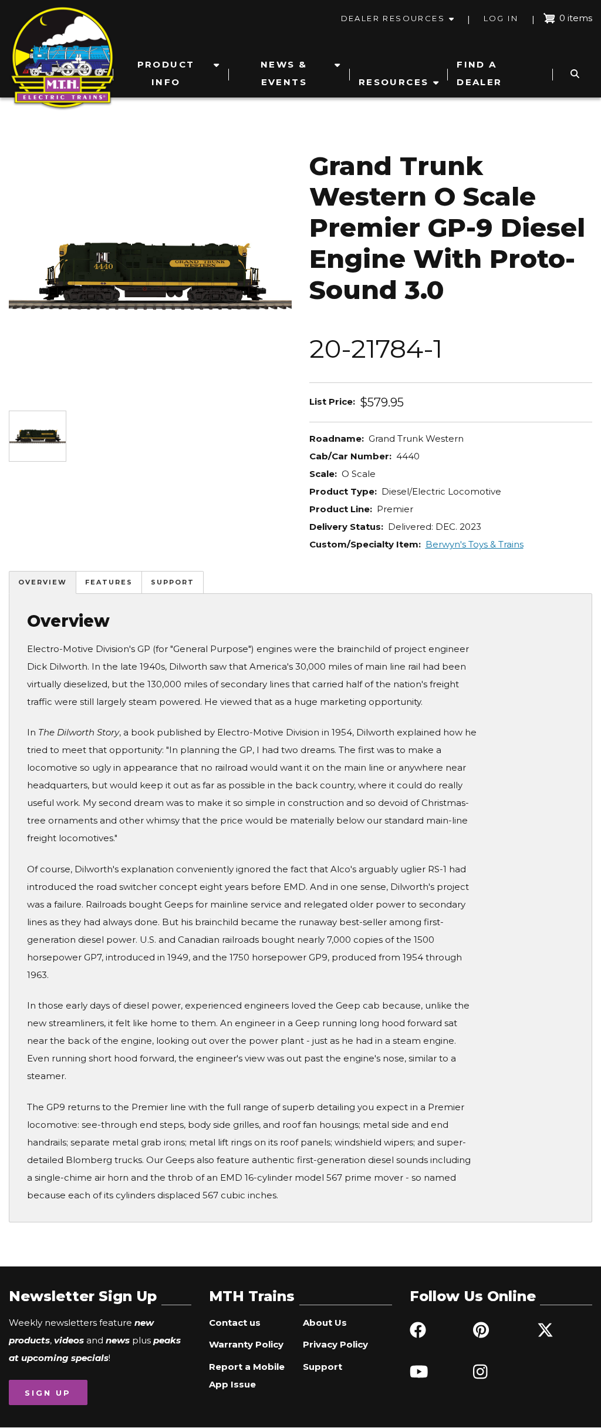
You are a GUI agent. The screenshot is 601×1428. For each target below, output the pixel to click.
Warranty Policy (246, 1344)
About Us (325, 1322)
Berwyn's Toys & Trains (475, 544)
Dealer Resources (393, 18)
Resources (394, 82)
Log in (501, 18)
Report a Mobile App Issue (247, 1375)
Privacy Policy (335, 1344)
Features (109, 582)
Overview (42, 582)
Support (172, 582)
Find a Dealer (479, 73)
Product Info (166, 73)
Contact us (235, 1322)
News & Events (284, 73)
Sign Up (48, 1392)
